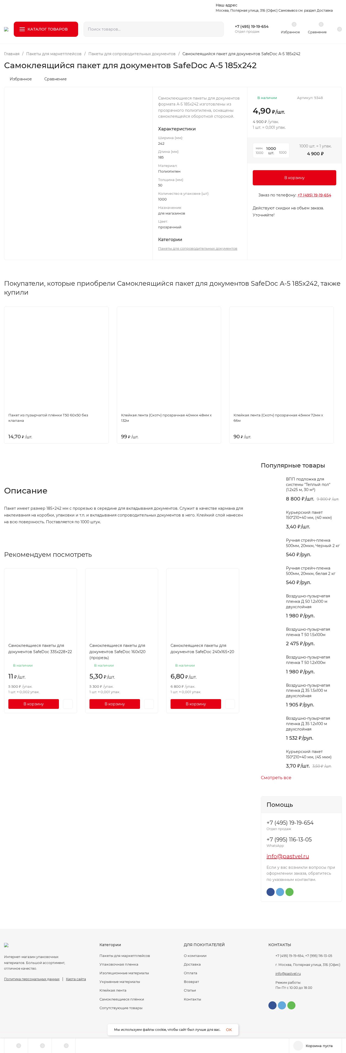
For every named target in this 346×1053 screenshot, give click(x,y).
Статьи (190, 990)
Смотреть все (276, 778)
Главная (11, 54)
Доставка (192, 964)
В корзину (294, 177)
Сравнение (55, 79)
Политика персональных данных (31, 979)
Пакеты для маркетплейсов (54, 54)
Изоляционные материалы (124, 973)
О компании (195, 955)
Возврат (191, 981)
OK (229, 1029)
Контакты (192, 999)
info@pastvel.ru (288, 856)
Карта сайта (76, 979)
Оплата (190, 973)
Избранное (21, 79)
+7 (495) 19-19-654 (251, 26)
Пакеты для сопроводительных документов (132, 54)
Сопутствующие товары (120, 1008)
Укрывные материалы (119, 981)
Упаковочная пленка (118, 964)
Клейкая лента (113, 990)
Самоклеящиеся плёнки (121, 999)
